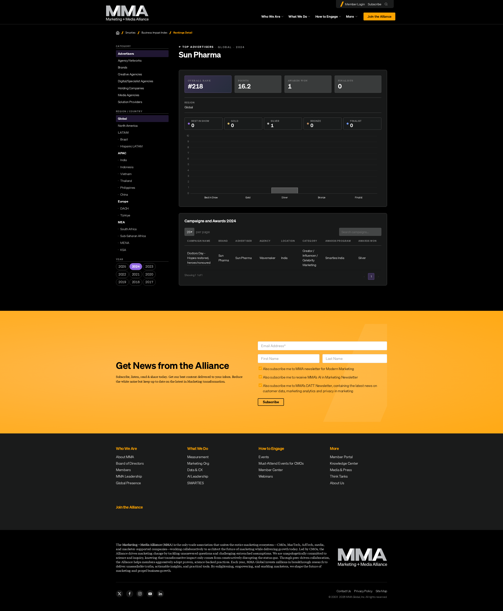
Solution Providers (130, 101)
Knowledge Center (344, 463)
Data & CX (195, 470)
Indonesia (126, 167)
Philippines (127, 187)
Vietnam (126, 173)
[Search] (387, 4)
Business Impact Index (154, 33)
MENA (124, 242)
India (123, 159)
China (124, 194)
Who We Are (270, 16)
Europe (123, 201)
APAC (122, 153)
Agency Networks (130, 60)
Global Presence (128, 483)
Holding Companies (131, 88)
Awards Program (338, 241)
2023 (149, 266)
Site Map (381, 591)
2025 (122, 266)
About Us (337, 483)
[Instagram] (139, 593)
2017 (149, 282)
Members (123, 470)
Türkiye (125, 215)
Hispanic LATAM (131, 146)
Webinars (266, 476)
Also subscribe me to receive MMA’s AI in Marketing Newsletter (310, 377)
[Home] (117, 33)
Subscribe (374, 4)
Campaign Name (198, 241)
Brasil (124, 139)
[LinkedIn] (160, 593)
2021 (136, 274)
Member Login (355, 4)
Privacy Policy (363, 591)
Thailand (126, 180)
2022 (122, 274)
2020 (149, 274)
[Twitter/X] (119, 593)
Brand (223, 241)
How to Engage (326, 16)
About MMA (125, 457)
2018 (136, 282)
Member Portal (341, 457)
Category (310, 241)
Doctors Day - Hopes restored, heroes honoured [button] (198, 258)
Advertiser (243, 241)
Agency (265, 241)
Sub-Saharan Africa (133, 235)
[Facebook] (129, 593)
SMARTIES (195, 483)
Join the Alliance (379, 16)
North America (128, 125)
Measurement (197, 457)
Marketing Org (198, 463)
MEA (121, 222)
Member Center (271, 470)
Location (288, 241)
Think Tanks (339, 476)
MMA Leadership (129, 476)
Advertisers (126, 53)
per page (203, 232)
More (353, 17)
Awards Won (367, 241)
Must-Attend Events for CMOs (281, 463)
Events (264, 457)
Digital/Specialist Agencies (135, 81)
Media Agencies (129, 95)
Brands (122, 67)
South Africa (128, 229)
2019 (122, 282)
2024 (136, 266)
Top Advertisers (196, 47)
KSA (123, 249)
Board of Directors (130, 463)
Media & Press (341, 470)
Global (122, 118)
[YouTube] (150, 593)
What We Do (297, 16)
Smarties (130, 33)
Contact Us (344, 591)
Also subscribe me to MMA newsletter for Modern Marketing (308, 369)
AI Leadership (197, 476)
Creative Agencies (130, 74)
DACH (124, 208)
